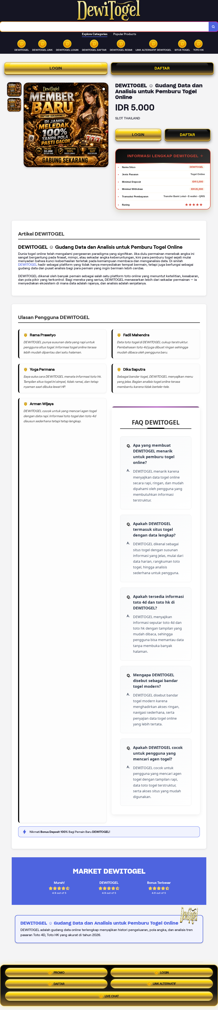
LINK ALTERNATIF (164, 985)
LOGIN (56, 68)
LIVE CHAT (112, 997)
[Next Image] (105, 125)
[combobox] (104, 26)
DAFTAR (162, 68)
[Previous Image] (27, 125)
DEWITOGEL (28, 264)
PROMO (59, 971)
